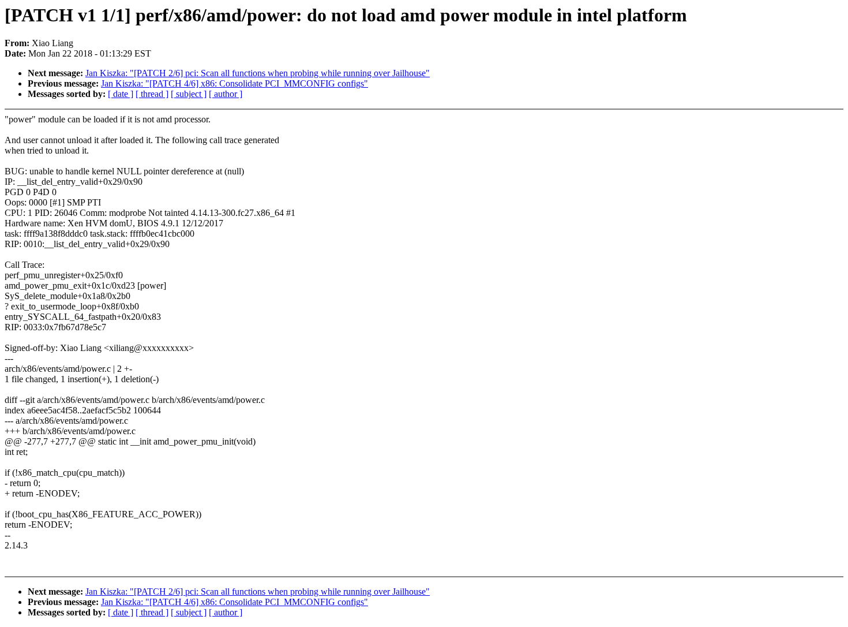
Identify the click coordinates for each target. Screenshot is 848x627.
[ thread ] (152, 94)
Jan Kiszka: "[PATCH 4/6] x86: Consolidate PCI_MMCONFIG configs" (234, 83)
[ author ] (225, 94)
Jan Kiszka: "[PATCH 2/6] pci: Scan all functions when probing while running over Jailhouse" (257, 73)
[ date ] (120, 94)
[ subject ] (189, 94)
